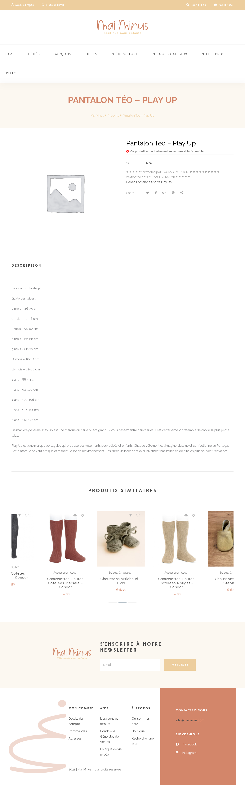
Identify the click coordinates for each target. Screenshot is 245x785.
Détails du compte (76, 721)
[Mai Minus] (122, 27)
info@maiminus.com (190, 720)
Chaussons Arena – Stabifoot (150, 581)
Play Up (166, 182)
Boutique (138, 731)
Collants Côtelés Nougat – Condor (206, 581)
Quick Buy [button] (41, 539)
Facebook (190, 744)
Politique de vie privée (111, 751)
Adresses (75, 738)
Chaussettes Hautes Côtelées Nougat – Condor (95, 583)
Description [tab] (26, 265)
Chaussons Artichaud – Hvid (39, 581)
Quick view (49, 515)
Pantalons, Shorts (148, 182)
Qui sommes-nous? (141, 721)
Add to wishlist (56, 515)
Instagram (189, 753)
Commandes (78, 731)
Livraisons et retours (109, 721)
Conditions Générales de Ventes (109, 736)
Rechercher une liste (143, 741)
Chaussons (44, 573)
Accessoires (90, 573)
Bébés (130, 182)
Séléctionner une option (96, 539)
